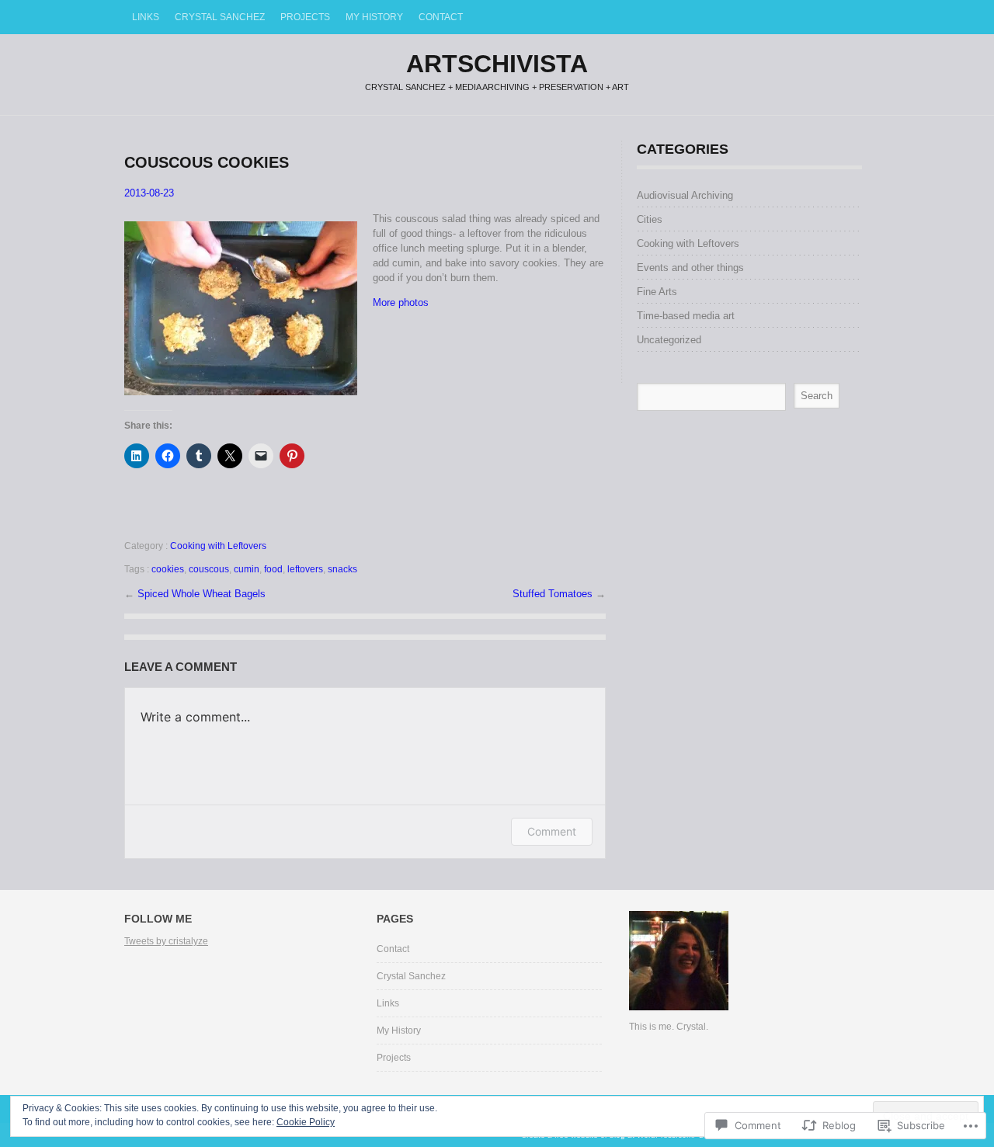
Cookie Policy (305, 1122)
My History (374, 17)
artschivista (497, 64)
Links (145, 17)
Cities (649, 219)
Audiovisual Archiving (685, 195)
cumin (246, 569)
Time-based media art (686, 316)
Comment (551, 831)
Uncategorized (669, 340)
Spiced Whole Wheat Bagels (201, 594)
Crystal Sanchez (220, 17)
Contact (441, 17)
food (273, 569)
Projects (305, 17)
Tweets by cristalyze (166, 941)
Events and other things (690, 267)
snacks (342, 569)
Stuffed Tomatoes (554, 594)
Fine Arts (657, 291)
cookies (167, 569)
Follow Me (158, 918)
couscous (209, 569)
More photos (401, 302)
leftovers (305, 569)
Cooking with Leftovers (218, 545)
